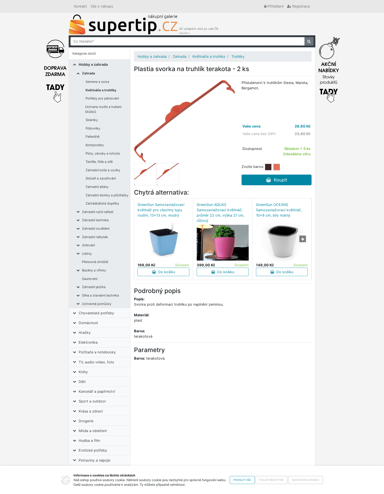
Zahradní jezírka (94, 287)
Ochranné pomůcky (96, 304)
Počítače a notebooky (97, 352)
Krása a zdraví (91, 411)
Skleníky (92, 120)
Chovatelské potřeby (96, 313)
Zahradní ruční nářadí (97, 212)
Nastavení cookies (305, 480)
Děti (82, 381)
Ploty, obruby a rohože (103, 153)
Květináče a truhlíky (101, 90)
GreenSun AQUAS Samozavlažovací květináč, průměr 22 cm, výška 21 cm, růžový (220, 212)
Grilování (88, 245)
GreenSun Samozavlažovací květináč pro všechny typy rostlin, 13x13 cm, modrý (161, 209)
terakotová (276, 167)
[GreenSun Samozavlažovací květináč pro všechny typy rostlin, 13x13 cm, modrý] (163, 240)
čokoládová (268, 167)
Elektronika (88, 342)
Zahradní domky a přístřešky (107, 195)
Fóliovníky (93, 128)
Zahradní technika (95, 220)
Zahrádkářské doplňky (102, 203)
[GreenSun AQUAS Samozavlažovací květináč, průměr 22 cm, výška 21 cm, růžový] (222, 243)
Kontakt (80, 6)
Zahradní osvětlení (95, 228)
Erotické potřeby (93, 450)
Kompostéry (95, 145)
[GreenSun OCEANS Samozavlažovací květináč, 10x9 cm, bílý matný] (282, 240)
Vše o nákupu (101, 6)
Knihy (83, 372)
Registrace (300, 6)
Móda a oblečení (93, 430)
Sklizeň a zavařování (101, 178)
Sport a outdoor (92, 401)
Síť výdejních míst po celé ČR (198, 30)
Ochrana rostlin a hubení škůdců (103, 109)
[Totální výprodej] (328, 68)
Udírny (87, 253)
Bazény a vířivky (94, 270)
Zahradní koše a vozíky (103, 170)
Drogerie (86, 421)
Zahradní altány (97, 187)
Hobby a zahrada (93, 64)
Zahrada (88, 73)
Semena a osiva (97, 82)
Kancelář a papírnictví (97, 391)
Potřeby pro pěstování (102, 98)
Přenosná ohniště (95, 262)
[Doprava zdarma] (55, 68)
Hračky (85, 332)
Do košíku (165, 272)
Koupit (279, 180)
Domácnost (88, 323)
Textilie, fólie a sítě (99, 161)
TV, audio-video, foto (96, 362)
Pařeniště (92, 136)
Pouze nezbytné (271, 480)
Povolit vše (242, 480)
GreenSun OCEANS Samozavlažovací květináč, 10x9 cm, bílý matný (279, 209)
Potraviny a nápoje (94, 460)
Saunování (89, 279)
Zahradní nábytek (95, 237)
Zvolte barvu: (253, 166)
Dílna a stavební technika (100, 295)
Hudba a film (89, 440)
